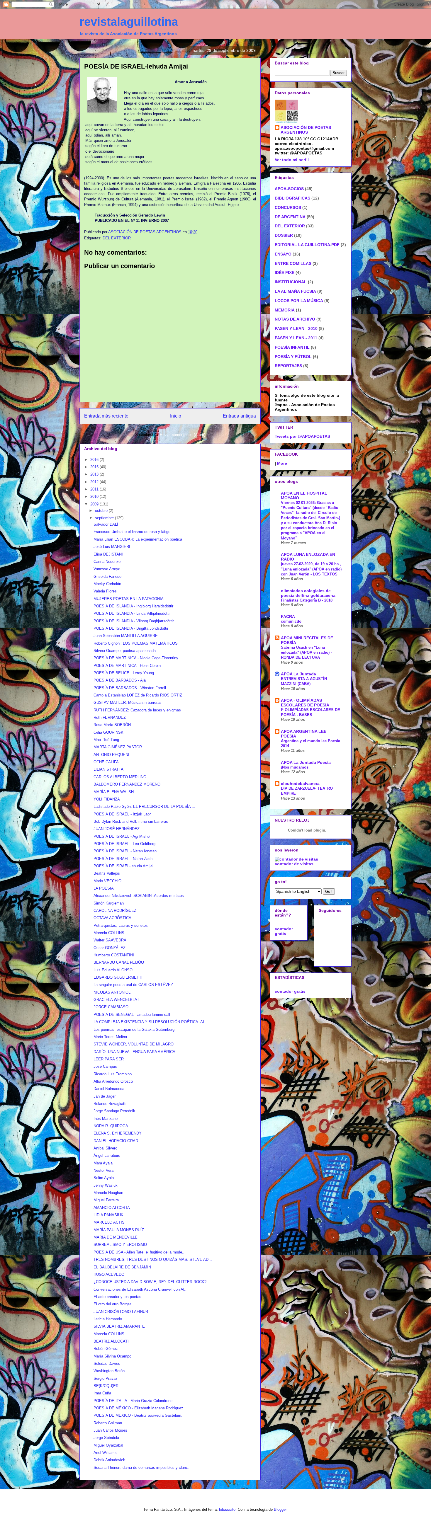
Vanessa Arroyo (107, 569)
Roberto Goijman (108, 1423)
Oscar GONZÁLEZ (109, 948)
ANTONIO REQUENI (111, 754)
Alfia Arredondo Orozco (113, 1081)
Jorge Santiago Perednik (114, 1111)
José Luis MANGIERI (112, 546)
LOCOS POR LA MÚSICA (299, 300)
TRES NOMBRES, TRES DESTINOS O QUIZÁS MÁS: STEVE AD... (153, 1259)
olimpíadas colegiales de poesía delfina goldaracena (308, 593)
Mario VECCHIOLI (109, 881)
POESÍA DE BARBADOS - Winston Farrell (130, 688)
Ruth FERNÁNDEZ (110, 717)
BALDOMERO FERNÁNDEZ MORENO (127, 784)
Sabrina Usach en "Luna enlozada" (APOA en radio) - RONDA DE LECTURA (306, 652)
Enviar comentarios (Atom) (182, 434)
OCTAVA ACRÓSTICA (112, 918)
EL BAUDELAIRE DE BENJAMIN (122, 1267)
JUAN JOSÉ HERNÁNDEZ (117, 829)
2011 (95, 489)
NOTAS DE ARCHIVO (295, 319)
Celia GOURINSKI (109, 732)
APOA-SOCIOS (289, 188)
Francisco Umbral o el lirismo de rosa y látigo (132, 531)
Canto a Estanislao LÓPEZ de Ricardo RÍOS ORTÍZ (138, 695)
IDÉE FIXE (284, 272)
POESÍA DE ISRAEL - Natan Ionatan (125, 851)
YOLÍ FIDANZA (107, 799)
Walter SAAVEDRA (110, 940)
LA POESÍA (104, 888)
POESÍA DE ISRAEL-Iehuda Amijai (123, 866)
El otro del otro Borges (113, 1304)
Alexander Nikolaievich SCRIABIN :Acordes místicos (139, 895)
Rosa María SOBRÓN (112, 725)
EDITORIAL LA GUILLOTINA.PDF (307, 244)
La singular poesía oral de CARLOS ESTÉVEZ (133, 984)
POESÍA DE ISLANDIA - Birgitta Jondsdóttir (131, 628)
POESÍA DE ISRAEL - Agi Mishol (122, 836)
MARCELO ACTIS (109, 1222)
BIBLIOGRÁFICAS (292, 198)
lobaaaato (227, 1509)
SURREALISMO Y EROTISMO (120, 1244)
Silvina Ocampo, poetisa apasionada (125, 650)
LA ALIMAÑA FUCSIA (295, 291)
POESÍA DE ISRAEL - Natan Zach (123, 858)
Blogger (280, 1509)
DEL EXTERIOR (117, 238)
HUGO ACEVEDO (109, 1274)
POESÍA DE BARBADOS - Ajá (120, 680)
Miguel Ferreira (106, 1200)
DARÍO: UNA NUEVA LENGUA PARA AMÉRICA (134, 1052)
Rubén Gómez (106, 1348)
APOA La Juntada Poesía (306, 762)
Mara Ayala (103, 1163)
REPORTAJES (288, 365)
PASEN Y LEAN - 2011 (296, 337)
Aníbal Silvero (105, 1148)
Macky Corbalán (107, 584)
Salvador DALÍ (106, 524)
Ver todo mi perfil (292, 159)
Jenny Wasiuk (106, 1185)
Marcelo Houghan (108, 1192)
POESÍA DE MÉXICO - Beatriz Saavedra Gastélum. (138, 1415)
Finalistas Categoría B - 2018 (306, 600)
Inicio (175, 415)
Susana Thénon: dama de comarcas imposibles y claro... (142, 1467)
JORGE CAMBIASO (111, 1007)
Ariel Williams (105, 1452)
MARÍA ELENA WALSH (114, 792)
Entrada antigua (239, 415)
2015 (95, 467)
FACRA (288, 616)
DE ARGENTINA (290, 216)
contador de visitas (294, 863)
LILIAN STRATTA (108, 769)
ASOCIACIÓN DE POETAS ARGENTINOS (306, 129)
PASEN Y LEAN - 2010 (296, 328)
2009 (95, 504)
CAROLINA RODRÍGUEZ (115, 910)
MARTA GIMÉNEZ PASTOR (118, 747)
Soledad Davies (107, 1363)
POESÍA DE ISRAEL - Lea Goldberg (124, 844)
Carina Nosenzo (107, 561)
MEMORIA (285, 310)
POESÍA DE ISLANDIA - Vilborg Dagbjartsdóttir (134, 621)
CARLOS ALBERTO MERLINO (120, 777)
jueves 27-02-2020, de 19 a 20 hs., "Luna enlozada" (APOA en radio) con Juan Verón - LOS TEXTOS (311, 569)
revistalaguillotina (128, 21)
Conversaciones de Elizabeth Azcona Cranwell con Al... (141, 1289)
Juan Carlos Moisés (110, 1430)
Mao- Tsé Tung (106, 739)
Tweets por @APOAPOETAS (302, 436)
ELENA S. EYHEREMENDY (118, 1133)
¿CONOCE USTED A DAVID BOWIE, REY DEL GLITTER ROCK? (150, 1282)
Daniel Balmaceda (109, 1088)
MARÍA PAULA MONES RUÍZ (119, 1230)
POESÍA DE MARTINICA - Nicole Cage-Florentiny (136, 658)
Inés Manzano (106, 1118)
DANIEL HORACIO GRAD (116, 1141)
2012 (95, 482)
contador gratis (284, 931)
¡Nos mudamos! (295, 767)
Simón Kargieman (109, 903)
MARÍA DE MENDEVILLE (116, 1237)
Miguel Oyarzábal (108, 1445)
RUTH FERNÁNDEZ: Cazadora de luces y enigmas (137, 710)
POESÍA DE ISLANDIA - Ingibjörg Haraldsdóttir (133, 606)
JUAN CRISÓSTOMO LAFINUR (121, 1311)
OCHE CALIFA (106, 762)
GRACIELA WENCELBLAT (116, 999)
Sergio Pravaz (106, 1378)
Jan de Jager (105, 1096)
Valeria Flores (105, 591)
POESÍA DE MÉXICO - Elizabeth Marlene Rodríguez (138, 1408)
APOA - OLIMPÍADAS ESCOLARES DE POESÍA (305, 702)
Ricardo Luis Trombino (113, 1074)
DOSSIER (284, 235)
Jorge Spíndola (106, 1437)
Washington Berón (109, 1371)
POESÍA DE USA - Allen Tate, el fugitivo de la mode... (140, 1252)
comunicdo (291, 621)
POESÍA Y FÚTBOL (293, 356)
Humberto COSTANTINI (114, 955)
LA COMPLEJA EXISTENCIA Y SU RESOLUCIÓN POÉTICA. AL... (151, 1022)
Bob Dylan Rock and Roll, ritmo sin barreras (131, 821)
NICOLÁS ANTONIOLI (113, 992)
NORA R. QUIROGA (111, 1126)
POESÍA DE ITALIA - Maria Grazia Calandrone (133, 1401)
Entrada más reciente (106, 415)
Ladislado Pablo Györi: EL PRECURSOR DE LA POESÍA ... (144, 806)
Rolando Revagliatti (110, 1103)
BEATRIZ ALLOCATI (111, 1341)
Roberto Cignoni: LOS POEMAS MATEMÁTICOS (136, 643)
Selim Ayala (104, 1178)
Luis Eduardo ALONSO (113, 970)
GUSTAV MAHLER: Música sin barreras (128, 702)
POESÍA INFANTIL (292, 347)
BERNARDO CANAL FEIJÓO (119, 962)
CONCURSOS (288, 207)
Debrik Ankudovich (109, 1460)
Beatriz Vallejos (107, 873)
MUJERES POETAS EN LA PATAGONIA (129, 599)
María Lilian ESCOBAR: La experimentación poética (138, 539)
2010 (95, 496)
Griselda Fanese (107, 576)
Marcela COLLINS (109, 933)
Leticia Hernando (108, 1319)
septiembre (105, 518)
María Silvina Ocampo (112, 1356)
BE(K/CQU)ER (106, 1386)
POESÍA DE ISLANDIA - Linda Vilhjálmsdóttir (132, 613)
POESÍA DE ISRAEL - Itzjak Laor (122, 814)
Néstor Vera (103, 1170)
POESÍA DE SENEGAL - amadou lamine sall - (133, 1014)
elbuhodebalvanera (300, 783)
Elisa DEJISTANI (108, 554)
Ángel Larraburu (107, 1155)
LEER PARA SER (109, 1059)
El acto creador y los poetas (117, 1297)
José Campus (105, 1066)
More (282, 463)
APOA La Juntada (298, 674)
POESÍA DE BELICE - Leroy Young (124, 673)
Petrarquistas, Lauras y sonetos (121, 925)
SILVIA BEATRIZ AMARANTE (119, 1326)
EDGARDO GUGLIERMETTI (118, 977)
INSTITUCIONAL (291, 282)
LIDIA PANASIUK (108, 1215)
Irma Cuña (102, 1393)
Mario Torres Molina (110, 1037)
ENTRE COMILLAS (293, 263)
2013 (95, 474)
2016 (95, 459)
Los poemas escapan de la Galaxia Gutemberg (134, 1029)
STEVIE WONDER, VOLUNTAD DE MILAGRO (134, 1044)
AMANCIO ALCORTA (112, 1207)
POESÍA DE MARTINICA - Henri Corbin (127, 665)
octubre (102, 510)
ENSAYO (283, 254)
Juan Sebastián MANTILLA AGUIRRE (126, 635)
